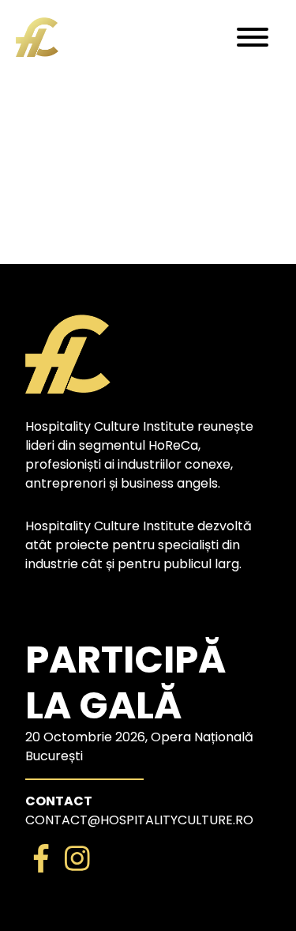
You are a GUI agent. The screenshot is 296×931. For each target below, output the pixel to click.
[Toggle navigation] (252, 37)
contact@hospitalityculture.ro (139, 820)
